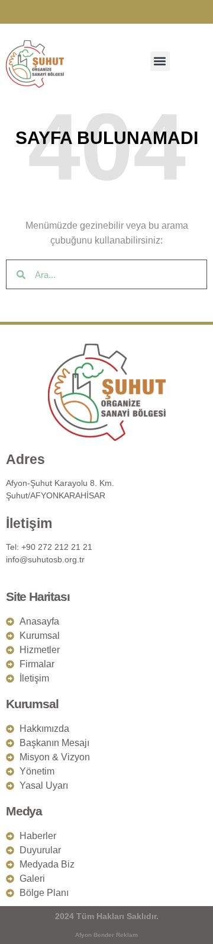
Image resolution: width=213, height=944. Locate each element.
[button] (160, 61)
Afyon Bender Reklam (106, 935)
